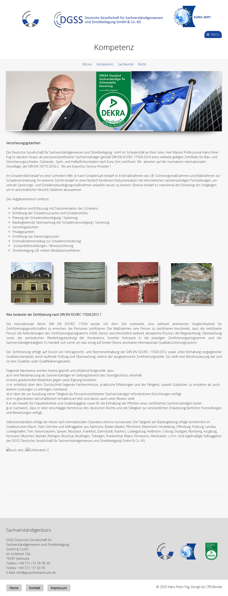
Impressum (59, 588)
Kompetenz (106, 64)
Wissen (87, 64)
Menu (215, 34)
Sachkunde (126, 64)
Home (14, 588)
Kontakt (34, 588)
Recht (142, 64)
